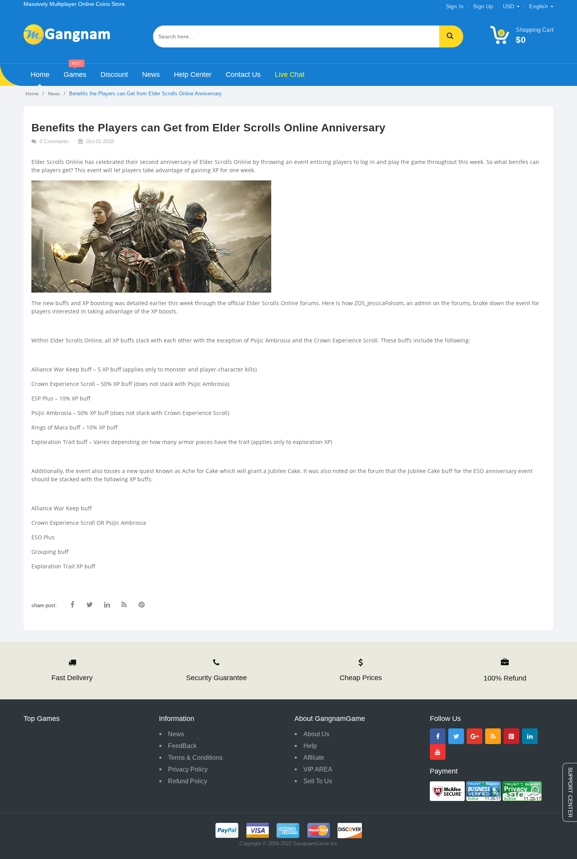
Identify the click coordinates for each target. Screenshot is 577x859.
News (151, 74)
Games (75, 71)
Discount (114, 74)
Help (310, 746)
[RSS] (493, 736)
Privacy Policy (188, 769)
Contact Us (243, 74)
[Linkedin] (530, 736)
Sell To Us (317, 781)
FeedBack (182, 746)
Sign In (455, 6)
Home (40, 74)
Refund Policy (187, 781)
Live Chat (290, 74)
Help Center (193, 74)
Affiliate (313, 757)
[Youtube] (438, 752)
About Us (316, 734)
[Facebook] (438, 736)
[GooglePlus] (474, 736)
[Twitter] (456, 736)
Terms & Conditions (195, 757)
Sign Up (483, 6)
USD (509, 6)
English (539, 6)
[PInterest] (511, 736)
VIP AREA (317, 769)
